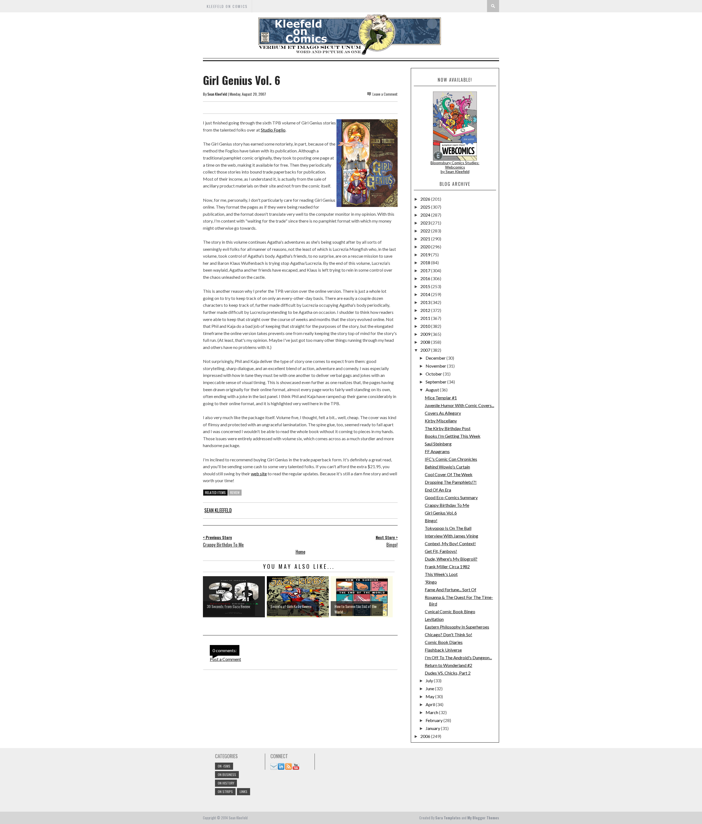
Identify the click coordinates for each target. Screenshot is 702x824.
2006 (425, 736)
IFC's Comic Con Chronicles (451, 459)
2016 (425, 278)
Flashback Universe (443, 649)
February (434, 720)
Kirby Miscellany (441, 420)
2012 (425, 310)
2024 (425, 214)
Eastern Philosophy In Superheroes (457, 626)
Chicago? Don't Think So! (448, 634)
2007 (425, 350)
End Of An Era (438, 489)
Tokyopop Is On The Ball (448, 528)
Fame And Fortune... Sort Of (450, 589)
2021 (425, 238)
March (432, 712)
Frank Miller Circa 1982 (447, 566)
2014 (425, 294)
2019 (425, 254)
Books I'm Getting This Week (452, 436)
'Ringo (431, 581)
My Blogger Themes (483, 817)
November (436, 365)
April (431, 704)
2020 (425, 246)
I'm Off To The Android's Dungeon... (458, 657)
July (430, 680)
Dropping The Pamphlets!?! (451, 482)
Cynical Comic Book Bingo (450, 611)
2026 (425, 198)
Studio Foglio (273, 129)
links (243, 791)
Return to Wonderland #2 (448, 665)
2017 (425, 270)
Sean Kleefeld (217, 94)
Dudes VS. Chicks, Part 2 (448, 672)
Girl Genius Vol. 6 (441, 512)
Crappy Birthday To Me (447, 505)
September (436, 381)
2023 (425, 222)
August (433, 389)
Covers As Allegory (443, 413)
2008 (425, 342)
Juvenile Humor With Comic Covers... (459, 405)
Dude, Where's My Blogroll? (451, 558)
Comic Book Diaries (444, 642)
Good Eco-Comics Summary (451, 497)
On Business (227, 774)
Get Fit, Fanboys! (441, 551)
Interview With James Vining (451, 535)
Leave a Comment (385, 94)
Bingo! (431, 520)
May (430, 696)
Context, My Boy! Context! (450, 543)
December (436, 357)
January (433, 728)
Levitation (434, 619)
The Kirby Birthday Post (448, 428)
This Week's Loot (441, 574)
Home (300, 552)
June (430, 688)
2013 (425, 302)
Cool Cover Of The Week (448, 474)
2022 (425, 230)
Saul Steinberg (438, 443)
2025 (425, 206)
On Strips (225, 791)
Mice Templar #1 (441, 397)
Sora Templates (448, 817)
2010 (425, 326)
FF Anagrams (437, 451)
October (434, 373)
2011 (425, 318)
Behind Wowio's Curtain (447, 466)
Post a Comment (225, 659)
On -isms (224, 766)
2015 (425, 286)
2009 (425, 334)
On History (226, 783)
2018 (425, 262)
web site (259, 473)
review (235, 492)
